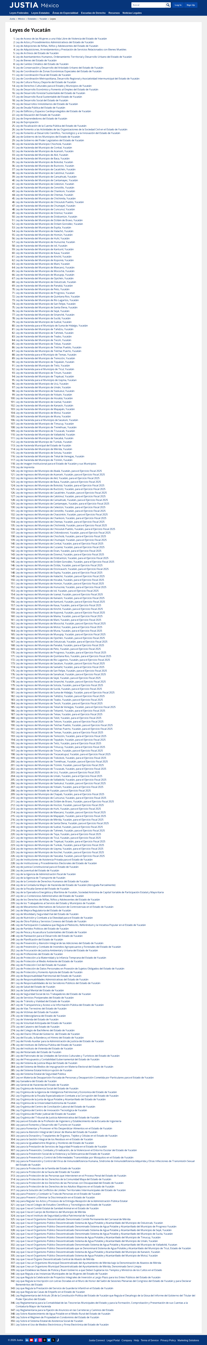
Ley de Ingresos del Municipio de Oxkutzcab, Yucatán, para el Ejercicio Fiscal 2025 (61, 641)
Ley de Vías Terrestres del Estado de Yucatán (41, 1008)
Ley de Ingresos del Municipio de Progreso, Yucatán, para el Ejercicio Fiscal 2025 (61, 652)
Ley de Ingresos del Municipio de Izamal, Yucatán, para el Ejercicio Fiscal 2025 (59, 594)
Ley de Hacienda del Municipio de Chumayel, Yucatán (45, 205)
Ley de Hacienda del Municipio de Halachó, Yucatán (44, 231)
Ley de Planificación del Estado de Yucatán (39, 939)
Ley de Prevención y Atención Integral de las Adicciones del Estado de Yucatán (59, 943)
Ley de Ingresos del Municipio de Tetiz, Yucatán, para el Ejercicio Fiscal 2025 (58, 743)
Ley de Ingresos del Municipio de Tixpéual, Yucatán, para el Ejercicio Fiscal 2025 (60, 841)
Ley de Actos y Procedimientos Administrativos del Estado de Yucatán (55, 42)
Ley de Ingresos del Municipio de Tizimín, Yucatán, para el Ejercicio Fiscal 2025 (60, 765)
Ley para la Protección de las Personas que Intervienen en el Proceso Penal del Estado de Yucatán (71, 1175)
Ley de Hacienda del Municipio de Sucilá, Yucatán (43, 318)
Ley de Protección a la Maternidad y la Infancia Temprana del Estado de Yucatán (61, 957)
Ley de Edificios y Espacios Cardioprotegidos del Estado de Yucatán (53, 111)
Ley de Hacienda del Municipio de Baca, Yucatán (43, 158)
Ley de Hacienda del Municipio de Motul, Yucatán (43, 412)
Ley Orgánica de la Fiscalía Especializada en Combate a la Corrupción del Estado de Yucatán (67, 1095)
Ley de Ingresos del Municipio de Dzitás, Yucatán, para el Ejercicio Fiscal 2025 (59, 565)
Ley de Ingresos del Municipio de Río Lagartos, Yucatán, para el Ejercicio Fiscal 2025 (63, 659)
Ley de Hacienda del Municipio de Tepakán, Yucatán (45, 362)
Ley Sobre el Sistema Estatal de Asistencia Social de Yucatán (49, 1321)
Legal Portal (113, 1340)
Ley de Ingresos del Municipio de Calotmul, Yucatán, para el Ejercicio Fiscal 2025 (61, 496)
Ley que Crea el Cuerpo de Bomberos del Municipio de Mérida (51, 1212)
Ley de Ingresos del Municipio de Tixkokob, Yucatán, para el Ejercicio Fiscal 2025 (61, 758)
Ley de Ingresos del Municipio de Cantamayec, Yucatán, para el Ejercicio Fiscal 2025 (62, 503)
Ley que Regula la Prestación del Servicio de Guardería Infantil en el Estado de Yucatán (64, 1288)
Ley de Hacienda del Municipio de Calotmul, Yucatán (45, 173)
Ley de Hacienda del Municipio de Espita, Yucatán (43, 227)
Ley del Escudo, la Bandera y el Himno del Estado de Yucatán (50, 1037)
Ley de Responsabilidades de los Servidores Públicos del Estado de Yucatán (58, 983)
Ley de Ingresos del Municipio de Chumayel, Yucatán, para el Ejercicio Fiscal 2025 (61, 540)
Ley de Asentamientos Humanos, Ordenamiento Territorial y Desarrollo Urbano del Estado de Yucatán (74, 56)
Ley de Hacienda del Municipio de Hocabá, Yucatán (44, 398)
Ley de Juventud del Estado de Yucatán (37, 870)
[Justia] (24, 5)
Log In (178, 5)
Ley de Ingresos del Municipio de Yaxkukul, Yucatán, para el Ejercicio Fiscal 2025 (61, 783)
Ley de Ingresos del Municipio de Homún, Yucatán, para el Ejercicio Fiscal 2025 (60, 583)
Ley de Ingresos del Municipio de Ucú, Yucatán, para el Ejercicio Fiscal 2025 (58, 772)
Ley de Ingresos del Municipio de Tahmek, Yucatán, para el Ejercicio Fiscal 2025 (60, 830)
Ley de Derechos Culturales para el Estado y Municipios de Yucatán (54, 85)
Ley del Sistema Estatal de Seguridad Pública (41, 1074)
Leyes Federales (19, 13)
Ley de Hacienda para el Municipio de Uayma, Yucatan (46, 380)
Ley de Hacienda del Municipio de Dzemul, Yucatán (44, 213)
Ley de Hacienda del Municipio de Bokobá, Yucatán (44, 162)
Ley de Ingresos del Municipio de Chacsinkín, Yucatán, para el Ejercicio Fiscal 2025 (62, 514)
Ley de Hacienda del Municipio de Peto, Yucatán (42, 289)
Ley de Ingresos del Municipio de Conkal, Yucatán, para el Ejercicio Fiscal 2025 (59, 543)
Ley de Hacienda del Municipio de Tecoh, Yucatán (43, 340)
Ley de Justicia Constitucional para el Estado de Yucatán (47, 867)
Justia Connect (97, 1340)
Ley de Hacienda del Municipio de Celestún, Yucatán (45, 184)
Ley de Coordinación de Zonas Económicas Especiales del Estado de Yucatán (58, 71)
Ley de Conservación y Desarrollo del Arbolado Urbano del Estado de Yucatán (59, 67)
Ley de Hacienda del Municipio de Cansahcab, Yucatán (46, 176)
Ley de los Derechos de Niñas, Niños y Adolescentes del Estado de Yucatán (58, 899)
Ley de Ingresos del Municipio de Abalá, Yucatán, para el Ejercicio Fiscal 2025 (59, 471)
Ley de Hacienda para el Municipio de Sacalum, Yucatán (47, 420)
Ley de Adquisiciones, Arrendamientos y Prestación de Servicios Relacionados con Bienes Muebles (71, 49)
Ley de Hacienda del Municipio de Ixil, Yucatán (41, 245)
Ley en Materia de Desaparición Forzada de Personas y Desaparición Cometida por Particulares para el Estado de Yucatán (85, 1077)
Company (127, 1340)
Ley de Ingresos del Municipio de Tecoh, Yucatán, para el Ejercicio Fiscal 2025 (59, 703)
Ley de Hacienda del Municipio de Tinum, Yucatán (44, 372)
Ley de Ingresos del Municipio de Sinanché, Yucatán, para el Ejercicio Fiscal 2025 (61, 681)
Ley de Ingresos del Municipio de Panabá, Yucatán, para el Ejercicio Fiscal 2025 (60, 645)
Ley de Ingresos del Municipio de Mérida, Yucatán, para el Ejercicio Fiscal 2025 (60, 819)
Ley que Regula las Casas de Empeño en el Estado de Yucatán (50, 1292)
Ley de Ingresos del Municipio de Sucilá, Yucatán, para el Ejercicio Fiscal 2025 (59, 689)
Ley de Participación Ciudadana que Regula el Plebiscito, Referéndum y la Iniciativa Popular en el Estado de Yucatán (81, 925)
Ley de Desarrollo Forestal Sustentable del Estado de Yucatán (50, 93)
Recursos (114, 13)
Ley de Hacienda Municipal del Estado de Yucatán (43, 445)
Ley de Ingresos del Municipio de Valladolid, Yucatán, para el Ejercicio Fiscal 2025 (61, 779)
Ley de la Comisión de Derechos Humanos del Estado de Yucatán (52, 881)
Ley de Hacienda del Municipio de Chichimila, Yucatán (46, 198)
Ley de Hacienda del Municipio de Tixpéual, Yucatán (45, 376)
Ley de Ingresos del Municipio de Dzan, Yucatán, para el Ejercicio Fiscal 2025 (58, 550)
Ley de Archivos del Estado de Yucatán (37, 53)
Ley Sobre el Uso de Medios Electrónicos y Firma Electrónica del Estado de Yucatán (62, 1324)
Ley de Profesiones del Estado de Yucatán (39, 954)
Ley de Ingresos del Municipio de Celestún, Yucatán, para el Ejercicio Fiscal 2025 (60, 507)
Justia (12, 19)
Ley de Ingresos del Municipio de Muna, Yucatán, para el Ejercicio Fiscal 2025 (59, 630)
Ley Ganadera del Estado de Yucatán (36, 1081)
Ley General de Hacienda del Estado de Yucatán (42, 1084)
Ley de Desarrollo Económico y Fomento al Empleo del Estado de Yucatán (57, 89)
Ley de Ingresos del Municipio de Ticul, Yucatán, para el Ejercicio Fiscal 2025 (58, 837)
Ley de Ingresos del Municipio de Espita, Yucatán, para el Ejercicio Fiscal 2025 (59, 572)
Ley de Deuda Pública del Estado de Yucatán (40, 107)
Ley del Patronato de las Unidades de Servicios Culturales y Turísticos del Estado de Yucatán (68, 1055)
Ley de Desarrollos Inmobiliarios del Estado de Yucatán (47, 104)
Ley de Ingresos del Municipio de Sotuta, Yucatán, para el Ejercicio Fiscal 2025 (59, 685)
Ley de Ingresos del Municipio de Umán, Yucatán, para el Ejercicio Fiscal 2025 (59, 776)
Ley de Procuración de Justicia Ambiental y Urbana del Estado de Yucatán (57, 950)
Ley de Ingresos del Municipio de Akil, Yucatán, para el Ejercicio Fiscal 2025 (58, 478)
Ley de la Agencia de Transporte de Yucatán (40, 877)
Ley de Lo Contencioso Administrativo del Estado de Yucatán (50, 896)
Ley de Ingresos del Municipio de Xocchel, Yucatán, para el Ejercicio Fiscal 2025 (60, 852)
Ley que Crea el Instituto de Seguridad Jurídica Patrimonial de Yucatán (55, 1215)
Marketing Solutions (188, 1340)
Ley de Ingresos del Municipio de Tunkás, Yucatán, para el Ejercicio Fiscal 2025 (60, 845)
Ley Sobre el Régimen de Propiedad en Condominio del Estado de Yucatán (57, 1317)
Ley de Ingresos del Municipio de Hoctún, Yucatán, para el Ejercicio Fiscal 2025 (60, 805)
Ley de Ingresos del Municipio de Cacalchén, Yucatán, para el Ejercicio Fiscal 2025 (61, 492)
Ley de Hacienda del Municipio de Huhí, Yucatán (43, 238)
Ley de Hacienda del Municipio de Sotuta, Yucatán (44, 452)
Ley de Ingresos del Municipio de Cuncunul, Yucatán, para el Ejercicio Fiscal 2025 (61, 797)
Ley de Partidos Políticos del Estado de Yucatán (42, 928)
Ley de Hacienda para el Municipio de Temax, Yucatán (46, 354)
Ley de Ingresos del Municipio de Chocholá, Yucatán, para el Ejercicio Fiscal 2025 (61, 536)
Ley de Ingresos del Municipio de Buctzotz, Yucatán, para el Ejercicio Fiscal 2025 (60, 489)
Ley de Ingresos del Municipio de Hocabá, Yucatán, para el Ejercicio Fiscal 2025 (60, 580)
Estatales (32, 19)
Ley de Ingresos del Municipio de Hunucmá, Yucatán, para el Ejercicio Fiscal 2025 (61, 587)
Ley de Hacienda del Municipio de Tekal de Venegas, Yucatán (50, 456)
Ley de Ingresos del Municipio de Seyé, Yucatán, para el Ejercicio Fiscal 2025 (58, 678)
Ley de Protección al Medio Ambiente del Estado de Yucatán (49, 961)
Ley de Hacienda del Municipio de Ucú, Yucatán (42, 383)
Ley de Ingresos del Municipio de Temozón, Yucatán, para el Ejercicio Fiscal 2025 (61, 736)
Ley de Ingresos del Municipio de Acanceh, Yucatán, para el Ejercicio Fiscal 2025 (60, 474)
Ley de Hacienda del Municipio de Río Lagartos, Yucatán (47, 300)
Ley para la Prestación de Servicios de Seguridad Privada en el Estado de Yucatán (61, 1146)
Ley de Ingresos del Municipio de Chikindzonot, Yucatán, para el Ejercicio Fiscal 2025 (63, 532)
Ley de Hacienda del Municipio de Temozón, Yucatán (45, 358)
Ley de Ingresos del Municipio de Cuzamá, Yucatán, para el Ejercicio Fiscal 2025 (60, 547)
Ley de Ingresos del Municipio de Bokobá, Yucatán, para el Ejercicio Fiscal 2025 (60, 485)
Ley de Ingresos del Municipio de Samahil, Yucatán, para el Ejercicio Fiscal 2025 (60, 667)
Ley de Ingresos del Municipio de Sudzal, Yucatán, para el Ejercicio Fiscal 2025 (59, 827)
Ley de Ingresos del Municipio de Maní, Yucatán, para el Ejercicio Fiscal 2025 (58, 619)
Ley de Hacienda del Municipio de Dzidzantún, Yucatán (46, 216)
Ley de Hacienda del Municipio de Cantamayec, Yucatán (47, 180)
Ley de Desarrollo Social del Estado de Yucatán (42, 100)
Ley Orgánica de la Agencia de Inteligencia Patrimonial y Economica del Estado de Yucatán (66, 1092)
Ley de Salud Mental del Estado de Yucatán (40, 990)
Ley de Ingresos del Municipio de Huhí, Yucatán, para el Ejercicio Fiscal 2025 (58, 808)
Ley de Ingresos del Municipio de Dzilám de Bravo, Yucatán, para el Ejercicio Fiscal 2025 (65, 801)
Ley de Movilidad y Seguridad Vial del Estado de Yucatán (47, 914)
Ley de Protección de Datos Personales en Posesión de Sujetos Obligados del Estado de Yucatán (70, 968)
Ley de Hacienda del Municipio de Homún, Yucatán (44, 234)
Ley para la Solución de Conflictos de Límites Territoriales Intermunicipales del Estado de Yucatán (71, 1190)
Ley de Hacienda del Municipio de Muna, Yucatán (43, 416)
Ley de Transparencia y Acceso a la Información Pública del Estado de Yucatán (60, 1005)
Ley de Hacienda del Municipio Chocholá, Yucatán (43, 144)
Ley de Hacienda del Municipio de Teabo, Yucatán (44, 336)
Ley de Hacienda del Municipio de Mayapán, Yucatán (45, 409)
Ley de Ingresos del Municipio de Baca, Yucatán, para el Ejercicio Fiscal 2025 (58, 481)
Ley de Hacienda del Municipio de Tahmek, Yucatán (44, 333)
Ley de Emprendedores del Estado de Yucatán (41, 118)
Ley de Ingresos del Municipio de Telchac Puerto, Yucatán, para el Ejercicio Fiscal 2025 (64, 728)
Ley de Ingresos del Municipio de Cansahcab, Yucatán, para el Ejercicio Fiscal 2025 (62, 500)
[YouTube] (31, 1340)
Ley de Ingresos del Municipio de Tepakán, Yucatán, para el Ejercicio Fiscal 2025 (61, 739)
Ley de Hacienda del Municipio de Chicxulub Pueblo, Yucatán (50, 202)
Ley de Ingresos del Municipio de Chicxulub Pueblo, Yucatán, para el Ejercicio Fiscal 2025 (65, 529)
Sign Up (191, 5)
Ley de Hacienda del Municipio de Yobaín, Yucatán (44, 394)
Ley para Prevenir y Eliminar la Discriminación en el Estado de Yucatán (55, 1197)
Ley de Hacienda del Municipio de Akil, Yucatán (42, 155)
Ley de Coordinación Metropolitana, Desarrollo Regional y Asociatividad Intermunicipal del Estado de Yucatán (77, 78)
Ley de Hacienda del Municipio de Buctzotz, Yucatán (45, 165)
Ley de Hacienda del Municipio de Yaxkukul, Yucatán (45, 391)
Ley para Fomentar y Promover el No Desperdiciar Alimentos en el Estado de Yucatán (64, 1128)
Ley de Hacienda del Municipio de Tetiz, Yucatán (43, 365)
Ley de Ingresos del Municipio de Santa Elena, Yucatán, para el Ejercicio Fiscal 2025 (62, 823)
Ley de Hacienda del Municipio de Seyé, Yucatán (42, 311)
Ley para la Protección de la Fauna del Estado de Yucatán (48, 1172)
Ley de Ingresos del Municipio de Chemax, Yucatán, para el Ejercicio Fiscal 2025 (60, 521)
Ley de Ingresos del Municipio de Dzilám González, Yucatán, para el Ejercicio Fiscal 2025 (65, 561)
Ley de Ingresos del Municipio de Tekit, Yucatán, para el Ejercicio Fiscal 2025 (58, 718)
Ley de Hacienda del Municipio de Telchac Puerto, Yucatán (48, 351)
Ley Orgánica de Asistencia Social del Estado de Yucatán (47, 1088)
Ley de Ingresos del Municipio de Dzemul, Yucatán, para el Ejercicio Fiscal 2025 (60, 554)
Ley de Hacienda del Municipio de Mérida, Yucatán (44, 449)
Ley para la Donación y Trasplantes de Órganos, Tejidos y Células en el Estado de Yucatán (66, 1135)
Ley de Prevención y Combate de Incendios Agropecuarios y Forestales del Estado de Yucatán (68, 946)
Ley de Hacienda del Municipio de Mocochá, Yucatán (45, 271)
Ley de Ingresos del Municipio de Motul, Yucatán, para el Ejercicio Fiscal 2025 (59, 627)
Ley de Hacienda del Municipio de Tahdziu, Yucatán (44, 329)
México (21, 19)
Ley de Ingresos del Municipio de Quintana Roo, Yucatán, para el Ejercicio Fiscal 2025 (63, 656)
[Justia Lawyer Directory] (58, 1340)
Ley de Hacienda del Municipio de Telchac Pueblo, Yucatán (48, 347)
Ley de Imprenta (25, 467)
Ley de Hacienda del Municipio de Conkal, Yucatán (44, 147)
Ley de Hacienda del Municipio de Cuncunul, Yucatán (45, 209)
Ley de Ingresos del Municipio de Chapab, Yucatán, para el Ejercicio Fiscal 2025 (60, 794)
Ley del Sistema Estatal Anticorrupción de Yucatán (44, 1070)
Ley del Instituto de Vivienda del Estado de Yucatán (44, 1048)
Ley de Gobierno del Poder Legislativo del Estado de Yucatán (50, 140)
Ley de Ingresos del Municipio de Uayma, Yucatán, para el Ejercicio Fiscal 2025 (59, 848)
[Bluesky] (49, 1340)
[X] (53, 1340)
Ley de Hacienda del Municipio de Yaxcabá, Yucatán (44, 438)
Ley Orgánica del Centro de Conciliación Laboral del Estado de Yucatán (55, 1106)
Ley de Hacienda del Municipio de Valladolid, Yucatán (45, 434)
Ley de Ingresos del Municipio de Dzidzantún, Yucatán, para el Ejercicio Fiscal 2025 (62, 558)
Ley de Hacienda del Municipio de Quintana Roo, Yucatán (48, 296)
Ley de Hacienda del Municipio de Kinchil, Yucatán (44, 256)
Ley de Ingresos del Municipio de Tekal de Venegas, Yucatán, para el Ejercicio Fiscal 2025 (66, 707)
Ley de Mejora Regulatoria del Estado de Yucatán (43, 910)
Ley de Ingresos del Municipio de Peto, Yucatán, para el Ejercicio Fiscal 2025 (58, 649)
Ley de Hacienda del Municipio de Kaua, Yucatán (43, 253)
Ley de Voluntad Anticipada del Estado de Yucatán (44, 1023)
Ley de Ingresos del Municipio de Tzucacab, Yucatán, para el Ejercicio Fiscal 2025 (61, 768)
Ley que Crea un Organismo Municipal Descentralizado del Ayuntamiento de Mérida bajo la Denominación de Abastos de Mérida (88, 1262)
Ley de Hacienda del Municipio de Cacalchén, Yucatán (45, 169)
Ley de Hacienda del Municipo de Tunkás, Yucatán (44, 441)
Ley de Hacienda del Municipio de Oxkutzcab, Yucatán (46, 282)
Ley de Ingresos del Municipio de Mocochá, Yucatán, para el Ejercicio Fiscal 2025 (61, 623)
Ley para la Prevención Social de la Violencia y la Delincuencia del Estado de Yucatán (63, 1153)
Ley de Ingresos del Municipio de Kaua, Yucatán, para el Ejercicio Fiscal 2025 (58, 605)
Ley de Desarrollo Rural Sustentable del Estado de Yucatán (49, 96)
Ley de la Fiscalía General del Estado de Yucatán (42, 888)
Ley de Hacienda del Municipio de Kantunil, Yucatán (45, 249)
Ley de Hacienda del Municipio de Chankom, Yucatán (45, 191)
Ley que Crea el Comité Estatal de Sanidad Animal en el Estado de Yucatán (57, 1208)
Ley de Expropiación (27, 122)
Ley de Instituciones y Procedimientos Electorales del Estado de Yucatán (56, 863)
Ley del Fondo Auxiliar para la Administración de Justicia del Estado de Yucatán (60, 1041)
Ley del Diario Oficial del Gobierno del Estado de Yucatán (48, 1034)
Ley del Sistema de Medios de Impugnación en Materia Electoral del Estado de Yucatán (64, 1066)
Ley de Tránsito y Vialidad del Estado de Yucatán (43, 1001)
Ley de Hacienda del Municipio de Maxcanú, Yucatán (45, 267)
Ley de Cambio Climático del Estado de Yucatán (42, 64)
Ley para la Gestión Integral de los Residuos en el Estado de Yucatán (54, 1139)
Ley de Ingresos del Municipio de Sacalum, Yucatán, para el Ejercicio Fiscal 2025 (60, 663)
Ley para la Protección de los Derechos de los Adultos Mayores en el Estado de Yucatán (65, 1186)
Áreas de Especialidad (65, 13)
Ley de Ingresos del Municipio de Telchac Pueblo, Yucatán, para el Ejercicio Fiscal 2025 (64, 725)
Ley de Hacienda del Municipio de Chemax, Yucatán (44, 194)
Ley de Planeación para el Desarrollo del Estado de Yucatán (49, 936)
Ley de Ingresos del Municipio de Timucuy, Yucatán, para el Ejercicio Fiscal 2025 (60, 747)
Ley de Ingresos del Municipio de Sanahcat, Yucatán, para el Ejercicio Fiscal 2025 (61, 674)
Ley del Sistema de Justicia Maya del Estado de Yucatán (46, 1063)
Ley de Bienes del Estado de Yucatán (36, 60)
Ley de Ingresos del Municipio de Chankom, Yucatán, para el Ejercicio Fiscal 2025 (61, 518)
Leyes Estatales (40, 13)
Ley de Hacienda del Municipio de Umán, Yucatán (43, 387)
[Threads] (44, 1340)
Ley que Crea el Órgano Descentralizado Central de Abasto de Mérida (55, 1259)
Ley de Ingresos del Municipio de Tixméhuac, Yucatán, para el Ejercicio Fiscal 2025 (62, 761)
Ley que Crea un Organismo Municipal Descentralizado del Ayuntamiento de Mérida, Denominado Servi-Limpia (78, 1266)
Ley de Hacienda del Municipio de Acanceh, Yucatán (44, 151)
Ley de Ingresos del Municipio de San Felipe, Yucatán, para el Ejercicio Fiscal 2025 (61, 670)
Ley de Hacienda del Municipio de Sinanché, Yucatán (45, 314)
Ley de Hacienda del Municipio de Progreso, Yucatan (45, 293)
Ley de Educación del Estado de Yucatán (38, 115)
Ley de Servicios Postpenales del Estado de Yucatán (45, 997)
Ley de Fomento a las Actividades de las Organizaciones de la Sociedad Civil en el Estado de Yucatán (71, 129)
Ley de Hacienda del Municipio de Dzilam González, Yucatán (49, 224)
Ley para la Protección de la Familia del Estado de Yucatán (48, 1168)
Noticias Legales (132, 13)
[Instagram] (40, 1340)
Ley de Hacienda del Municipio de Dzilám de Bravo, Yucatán (49, 220)
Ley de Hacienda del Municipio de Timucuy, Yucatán (45, 423)
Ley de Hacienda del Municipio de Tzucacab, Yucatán (45, 431)
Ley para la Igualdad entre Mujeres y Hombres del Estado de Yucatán (55, 1143)
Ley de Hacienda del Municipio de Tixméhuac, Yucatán (46, 427)
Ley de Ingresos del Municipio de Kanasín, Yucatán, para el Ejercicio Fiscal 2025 (60, 598)
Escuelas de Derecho (93, 13)
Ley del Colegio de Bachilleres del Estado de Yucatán (45, 1030)
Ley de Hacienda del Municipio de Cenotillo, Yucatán (45, 187)
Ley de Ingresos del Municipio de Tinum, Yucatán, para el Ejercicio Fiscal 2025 (59, 750)
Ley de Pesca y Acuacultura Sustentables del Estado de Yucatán (51, 932)
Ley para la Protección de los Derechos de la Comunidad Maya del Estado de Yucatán (63, 1179)
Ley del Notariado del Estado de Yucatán (38, 1052)
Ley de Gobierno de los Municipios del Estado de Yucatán (48, 136)
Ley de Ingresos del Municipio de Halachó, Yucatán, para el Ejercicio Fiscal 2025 (60, 576)
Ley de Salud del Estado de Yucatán (35, 986)
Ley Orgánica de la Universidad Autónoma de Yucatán (46, 1103)
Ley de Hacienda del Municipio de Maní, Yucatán (43, 263)
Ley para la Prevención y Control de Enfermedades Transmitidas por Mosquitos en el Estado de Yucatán (74, 1157)
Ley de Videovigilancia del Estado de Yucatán (41, 1015)
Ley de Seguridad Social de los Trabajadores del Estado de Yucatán (53, 994)
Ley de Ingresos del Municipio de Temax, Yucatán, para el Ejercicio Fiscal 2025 (59, 732)
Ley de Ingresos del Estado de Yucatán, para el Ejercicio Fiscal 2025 (53, 790)
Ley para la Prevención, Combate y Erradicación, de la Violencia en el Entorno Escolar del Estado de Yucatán (76, 1150)
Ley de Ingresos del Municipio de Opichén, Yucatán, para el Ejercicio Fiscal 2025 (60, 638)
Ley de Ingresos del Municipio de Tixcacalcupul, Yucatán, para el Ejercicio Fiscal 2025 (63, 754)
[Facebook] (36, 1340)
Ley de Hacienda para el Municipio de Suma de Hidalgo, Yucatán (52, 325)
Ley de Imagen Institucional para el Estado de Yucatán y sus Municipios (56, 463)
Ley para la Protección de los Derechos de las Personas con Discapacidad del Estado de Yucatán (70, 1183)
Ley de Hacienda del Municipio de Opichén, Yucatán (44, 278)
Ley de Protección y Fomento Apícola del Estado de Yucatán (49, 972)
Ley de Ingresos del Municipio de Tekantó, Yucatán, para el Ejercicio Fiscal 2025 (60, 710)
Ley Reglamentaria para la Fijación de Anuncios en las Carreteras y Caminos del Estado (65, 1310)
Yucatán (43, 19)
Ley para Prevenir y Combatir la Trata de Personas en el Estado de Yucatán (58, 1193)
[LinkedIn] (27, 1340)
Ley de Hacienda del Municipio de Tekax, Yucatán (43, 343)
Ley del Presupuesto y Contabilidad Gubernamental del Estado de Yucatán (57, 1059)
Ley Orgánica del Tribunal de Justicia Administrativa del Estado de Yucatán (57, 1117)
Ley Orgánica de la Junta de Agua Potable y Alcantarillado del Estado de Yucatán (61, 1099)
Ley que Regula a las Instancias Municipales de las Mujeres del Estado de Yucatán (62, 1273)
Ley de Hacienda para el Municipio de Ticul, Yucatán (45, 369)
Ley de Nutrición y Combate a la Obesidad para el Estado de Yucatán (54, 917)
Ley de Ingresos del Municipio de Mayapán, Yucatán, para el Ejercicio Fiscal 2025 (61, 816)
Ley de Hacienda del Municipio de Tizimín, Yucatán (44, 460)
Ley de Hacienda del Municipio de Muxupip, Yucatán (45, 274)
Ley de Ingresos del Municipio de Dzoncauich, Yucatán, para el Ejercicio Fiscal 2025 (62, 569)
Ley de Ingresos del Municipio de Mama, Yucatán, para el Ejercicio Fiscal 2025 (59, 616)
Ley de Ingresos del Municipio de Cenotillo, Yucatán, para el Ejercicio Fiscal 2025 (61, 511)
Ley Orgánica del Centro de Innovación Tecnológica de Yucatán (51, 1110)
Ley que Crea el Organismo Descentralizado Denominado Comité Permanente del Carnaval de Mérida (73, 1219)
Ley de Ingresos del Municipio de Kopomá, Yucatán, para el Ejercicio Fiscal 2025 (60, 612)
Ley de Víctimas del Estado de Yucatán (37, 1012)
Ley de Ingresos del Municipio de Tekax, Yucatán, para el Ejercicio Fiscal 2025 (59, 714)
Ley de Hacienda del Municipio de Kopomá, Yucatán (45, 260)
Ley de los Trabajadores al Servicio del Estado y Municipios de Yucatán (55, 903)
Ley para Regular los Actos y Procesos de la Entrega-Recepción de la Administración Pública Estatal (71, 1201)
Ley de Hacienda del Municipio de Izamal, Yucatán (44, 402)
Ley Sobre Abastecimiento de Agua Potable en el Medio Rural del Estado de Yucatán (63, 1313)
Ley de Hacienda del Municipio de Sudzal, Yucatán (44, 322)
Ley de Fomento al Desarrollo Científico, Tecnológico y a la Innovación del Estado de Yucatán (68, 133)
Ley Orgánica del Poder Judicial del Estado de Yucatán (46, 1114)
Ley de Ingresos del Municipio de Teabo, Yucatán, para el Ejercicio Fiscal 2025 (59, 699)
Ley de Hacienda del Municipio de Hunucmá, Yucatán (45, 242)
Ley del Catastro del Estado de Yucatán (37, 1026)
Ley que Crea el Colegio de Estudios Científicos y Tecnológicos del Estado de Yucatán (63, 1204)
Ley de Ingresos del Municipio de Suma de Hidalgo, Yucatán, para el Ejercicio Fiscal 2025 (65, 692)
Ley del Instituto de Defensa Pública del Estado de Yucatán (49, 1045)
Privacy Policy (168, 1340)
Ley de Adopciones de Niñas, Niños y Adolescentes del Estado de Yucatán (57, 46)
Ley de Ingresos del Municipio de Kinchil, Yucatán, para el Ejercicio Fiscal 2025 (59, 609)
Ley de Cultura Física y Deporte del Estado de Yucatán (46, 82)
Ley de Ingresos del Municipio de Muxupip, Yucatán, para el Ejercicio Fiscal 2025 (61, 634)
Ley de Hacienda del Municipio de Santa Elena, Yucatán (46, 307)
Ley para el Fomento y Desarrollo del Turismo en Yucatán (48, 1124)
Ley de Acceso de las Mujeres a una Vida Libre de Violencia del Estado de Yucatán (61, 38)
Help (136, 1340)
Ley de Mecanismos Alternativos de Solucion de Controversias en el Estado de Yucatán (64, 906)
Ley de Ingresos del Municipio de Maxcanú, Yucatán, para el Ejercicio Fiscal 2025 (61, 812)
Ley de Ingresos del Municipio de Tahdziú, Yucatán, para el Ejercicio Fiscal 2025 (60, 696)
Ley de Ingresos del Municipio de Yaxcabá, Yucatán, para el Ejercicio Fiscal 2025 (60, 856)
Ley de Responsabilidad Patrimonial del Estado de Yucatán (48, 975)
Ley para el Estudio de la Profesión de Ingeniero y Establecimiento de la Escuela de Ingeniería (68, 1121)
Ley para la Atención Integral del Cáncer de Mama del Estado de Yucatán (56, 1132)
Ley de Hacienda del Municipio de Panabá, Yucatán (44, 285)
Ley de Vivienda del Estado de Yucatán (37, 1019)
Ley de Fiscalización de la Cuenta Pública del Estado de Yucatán (51, 125)
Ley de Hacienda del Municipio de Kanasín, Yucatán (44, 405)
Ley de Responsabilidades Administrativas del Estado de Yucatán (52, 979)
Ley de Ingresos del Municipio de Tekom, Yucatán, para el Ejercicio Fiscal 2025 (60, 721)
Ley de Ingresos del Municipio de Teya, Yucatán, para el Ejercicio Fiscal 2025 (58, 834)
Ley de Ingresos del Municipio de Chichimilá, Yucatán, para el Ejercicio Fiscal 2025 (61, 525)
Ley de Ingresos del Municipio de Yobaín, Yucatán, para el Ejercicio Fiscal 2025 (59, 787)
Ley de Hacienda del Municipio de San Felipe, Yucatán (46, 303)
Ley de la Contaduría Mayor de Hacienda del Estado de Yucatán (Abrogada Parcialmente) (65, 885)
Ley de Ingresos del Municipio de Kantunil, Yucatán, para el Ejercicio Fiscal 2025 (60, 601)
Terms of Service (150, 1340)
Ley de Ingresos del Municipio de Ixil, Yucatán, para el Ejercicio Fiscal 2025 (57, 590)
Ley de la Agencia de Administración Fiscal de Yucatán (46, 874)
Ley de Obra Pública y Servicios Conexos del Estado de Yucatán (51, 921)
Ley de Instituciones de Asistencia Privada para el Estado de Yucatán (54, 859)
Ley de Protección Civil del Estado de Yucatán (41, 965)
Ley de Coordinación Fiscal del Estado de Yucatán (43, 75)
